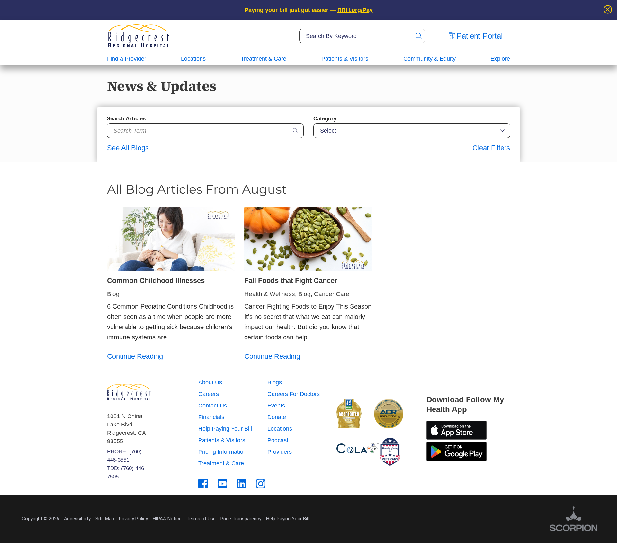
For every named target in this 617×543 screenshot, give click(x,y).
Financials (211, 417)
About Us (210, 382)
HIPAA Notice (167, 518)
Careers (208, 394)
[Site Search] (418, 36)
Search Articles (126, 118)
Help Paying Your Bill (225, 428)
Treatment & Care (263, 59)
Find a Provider (126, 59)
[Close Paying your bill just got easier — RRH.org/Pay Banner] (607, 10)
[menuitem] (126, 58)
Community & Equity (429, 59)
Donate (276, 417)
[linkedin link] (241, 484)
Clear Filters (491, 148)
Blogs (274, 382)
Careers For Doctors (293, 394)
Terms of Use (201, 518)
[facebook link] (203, 484)
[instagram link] (261, 484)
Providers (279, 452)
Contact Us (212, 405)
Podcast (277, 440)
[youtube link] (223, 484)
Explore (500, 59)
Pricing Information (222, 452)
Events (276, 405)
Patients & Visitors (344, 59)
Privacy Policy (133, 518)
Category (324, 118)
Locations (193, 59)
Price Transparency (240, 518)
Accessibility (77, 518)
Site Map (104, 518)
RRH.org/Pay (355, 10)
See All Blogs (128, 148)
